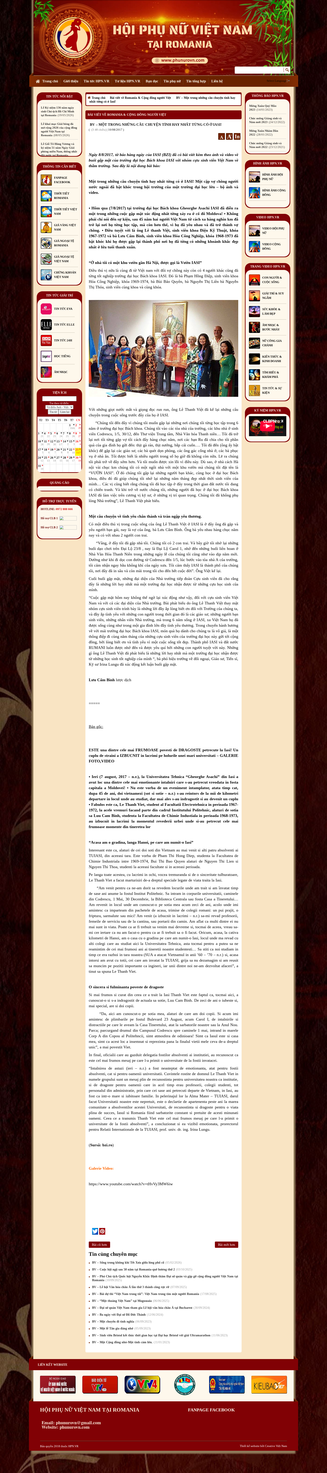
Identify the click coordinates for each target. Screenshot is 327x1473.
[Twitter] (95, 1231)
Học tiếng (62, 356)
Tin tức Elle (64, 324)
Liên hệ (217, 81)
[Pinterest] (102, 1231)
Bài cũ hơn (99, 1244)
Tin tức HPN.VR (96, 81)
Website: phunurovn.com (65, 1427)
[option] (59, 103)
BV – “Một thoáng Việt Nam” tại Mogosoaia (130, 1301)
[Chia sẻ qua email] (90, 1231)
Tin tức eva (63, 308)
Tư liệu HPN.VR (127, 81)
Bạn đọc (152, 81)
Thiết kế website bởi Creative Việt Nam (263, 1446)
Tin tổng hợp (196, 81)
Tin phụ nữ (172, 81)
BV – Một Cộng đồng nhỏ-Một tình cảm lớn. (130, 1342)
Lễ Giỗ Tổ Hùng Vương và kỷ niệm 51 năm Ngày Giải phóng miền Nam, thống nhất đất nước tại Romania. (59, 124)
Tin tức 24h (63, 340)
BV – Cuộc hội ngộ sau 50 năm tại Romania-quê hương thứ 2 (141, 1269)
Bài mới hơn (226, 1244)
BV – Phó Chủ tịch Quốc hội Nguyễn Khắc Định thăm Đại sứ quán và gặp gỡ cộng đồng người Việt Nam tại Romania (165, 1278)
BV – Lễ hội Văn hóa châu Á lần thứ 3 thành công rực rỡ (139, 1287)
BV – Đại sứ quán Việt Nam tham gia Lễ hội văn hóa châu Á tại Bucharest (150, 1307)
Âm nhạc (61, 372)
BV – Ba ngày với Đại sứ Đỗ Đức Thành (127, 1314)
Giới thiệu (70, 81)
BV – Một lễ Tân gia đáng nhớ (121, 1328)
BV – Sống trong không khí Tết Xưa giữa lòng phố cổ (136, 1262)
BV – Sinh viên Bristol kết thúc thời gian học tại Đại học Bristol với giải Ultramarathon (159, 1335)
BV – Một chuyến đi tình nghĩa (121, 1321)
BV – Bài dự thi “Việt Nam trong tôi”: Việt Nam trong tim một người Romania (154, 1294)
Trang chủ (50, 81)
